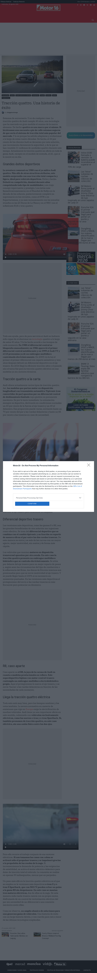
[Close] (89, 448)
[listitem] (48, 480)
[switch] (78, 485)
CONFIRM (32, 521)
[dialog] (48, 486)
